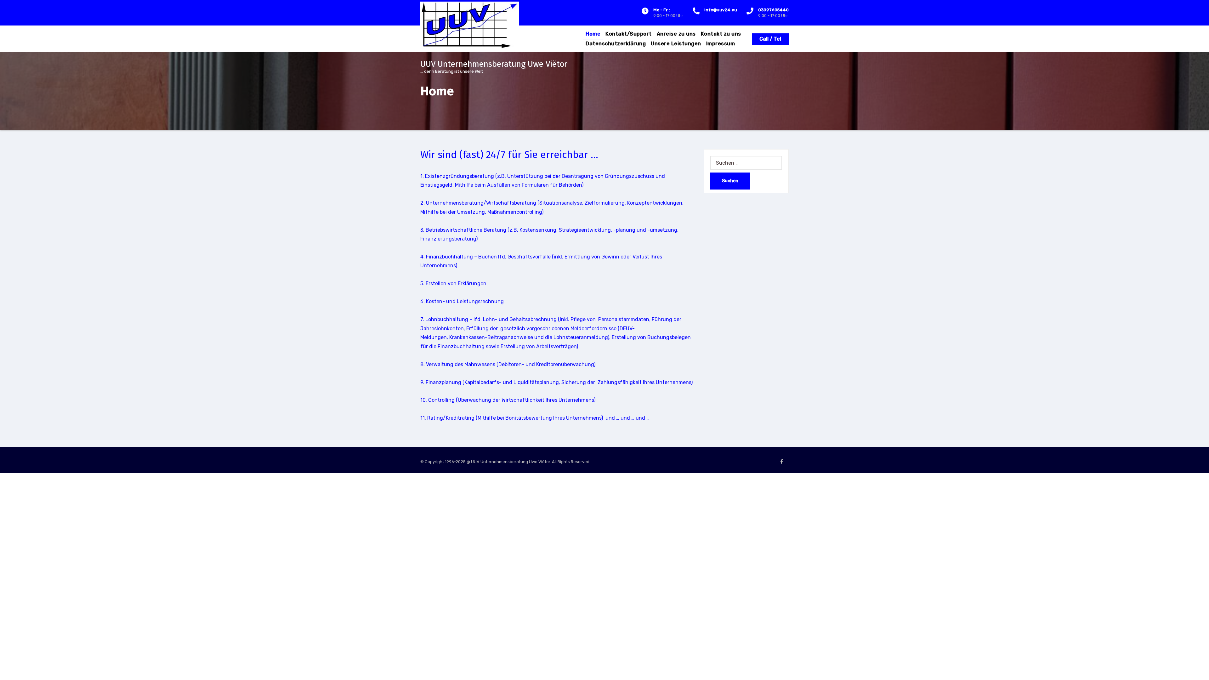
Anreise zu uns (676, 34)
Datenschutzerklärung (616, 44)
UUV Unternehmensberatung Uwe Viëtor (493, 64)
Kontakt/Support (628, 34)
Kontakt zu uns (721, 34)
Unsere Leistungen (676, 44)
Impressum (720, 44)
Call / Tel (770, 39)
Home (593, 34)
